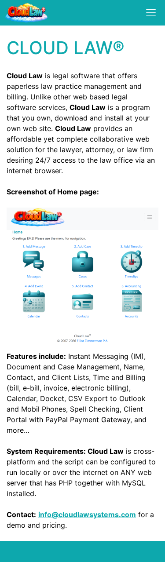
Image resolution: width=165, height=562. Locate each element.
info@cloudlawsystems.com (87, 514)
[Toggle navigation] (151, 13)
